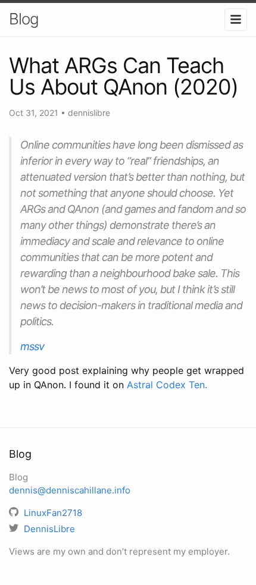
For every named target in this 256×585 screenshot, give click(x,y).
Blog (24, 19)
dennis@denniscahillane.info (69, 490)
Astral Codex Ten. (167, 385)
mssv (32, 346)
